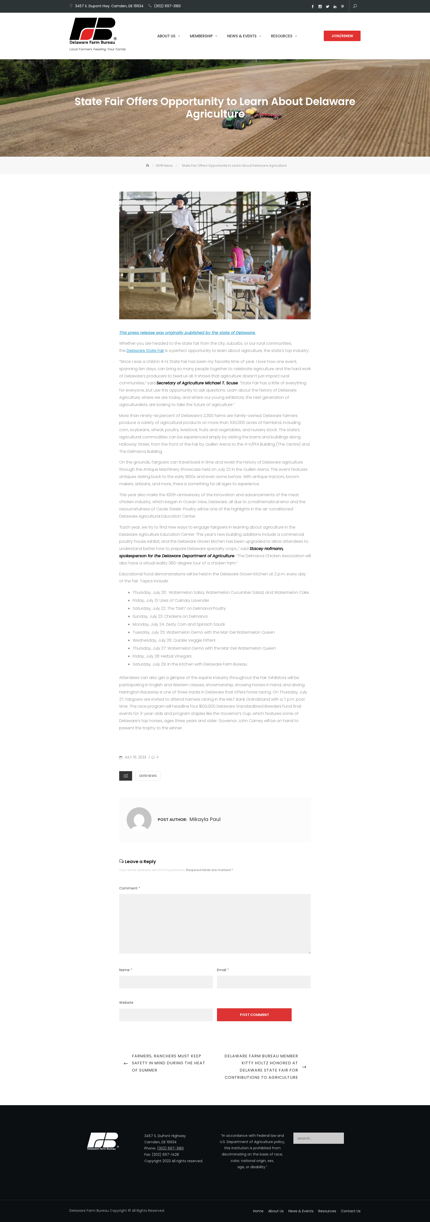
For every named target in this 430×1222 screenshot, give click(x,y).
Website (126, 1002)
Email (223, 969)
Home (258, 1211)
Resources (281, 36)
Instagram (320, 7)
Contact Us (351, 1211)
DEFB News (148, 775)
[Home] (148, 165)
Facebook (313, 7)
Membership (201, 36)
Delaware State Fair (145, 350)
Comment (129, 888)
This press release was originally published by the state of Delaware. (187, 333)
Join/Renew (342, 35)
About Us (166, 36)
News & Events (242, 36)
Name (125, 969)
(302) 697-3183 (167, 5)
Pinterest (342, 7)
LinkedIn (335, 7)
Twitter (327, 7)
